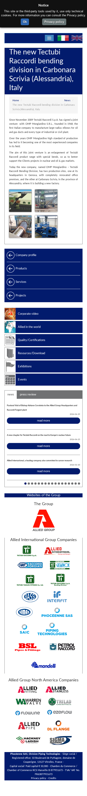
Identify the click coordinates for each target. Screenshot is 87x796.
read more (43, 420)
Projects (21, 295)
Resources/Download (31, 353)
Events (22, 379)
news (10, 394)
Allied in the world (29, 327)
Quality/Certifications (31, 340)
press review (28, 394)
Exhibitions (25, 366)
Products (21, 268)
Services (21, 282)
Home (15, 100)
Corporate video (28, 313)
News (67, 100)
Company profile (26, 255)
